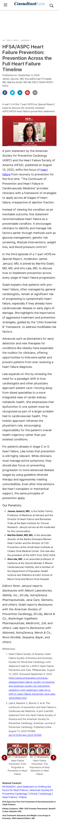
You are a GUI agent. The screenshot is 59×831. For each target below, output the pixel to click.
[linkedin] (19, 92)
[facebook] (4, 92)
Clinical (33, 793)
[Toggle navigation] (5, 4)
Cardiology (45, 793)
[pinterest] (27, 92)
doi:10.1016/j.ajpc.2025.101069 (25, 735)
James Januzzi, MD (13, 78)
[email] (35, 92)
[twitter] (12, 92)
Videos (23, 797)
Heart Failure (9, 797)
